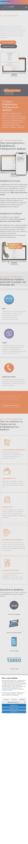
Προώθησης (22, 699)
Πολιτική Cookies (8, 690)
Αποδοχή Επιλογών (14, 708)
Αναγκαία (6, 699)
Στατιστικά (14, 699)
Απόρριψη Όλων (14, 711)
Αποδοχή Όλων (14, 705)
